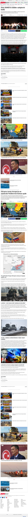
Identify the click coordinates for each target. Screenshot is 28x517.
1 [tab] (13, 479)
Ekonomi (19, 4)
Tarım (21, 4)
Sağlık (8, 510)
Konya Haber (4, 4)
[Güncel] (14, 131)
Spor (1, 503)
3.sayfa (1, 501)
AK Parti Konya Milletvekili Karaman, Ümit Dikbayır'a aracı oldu (14, 174)
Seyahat (8, 504)
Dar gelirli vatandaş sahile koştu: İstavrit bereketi (14, 477)
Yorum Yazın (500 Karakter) (4, 77)
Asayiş (11, 4)
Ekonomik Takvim (23, 503)
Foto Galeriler (16, 500)
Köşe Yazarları (16, 499)
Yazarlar (8, 501)
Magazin (8, 502)
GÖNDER (26, 83)
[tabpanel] (14, 168)
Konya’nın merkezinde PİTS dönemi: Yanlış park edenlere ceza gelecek (19, 111)
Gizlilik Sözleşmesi (23, 500)
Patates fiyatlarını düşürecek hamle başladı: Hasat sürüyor (19, 420)
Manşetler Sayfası (16, 501)
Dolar (18, 2)
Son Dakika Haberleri (23, 504)
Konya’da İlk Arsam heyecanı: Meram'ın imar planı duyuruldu (19, 97)
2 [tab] (14, 479)
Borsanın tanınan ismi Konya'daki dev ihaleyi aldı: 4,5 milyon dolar (19, 90)
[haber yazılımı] (24, 516)
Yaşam (13, 4)
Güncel (1, 4)
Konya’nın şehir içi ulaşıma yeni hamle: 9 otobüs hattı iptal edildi (19, 104)
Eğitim (8, 500)
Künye (22, 499)
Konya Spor (8, 4)
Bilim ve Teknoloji (9, 503)
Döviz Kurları (15, 503)
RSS (7, 514)
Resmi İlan (16, 4)
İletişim (22, 501)
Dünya (8, 499)
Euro (22, 2)
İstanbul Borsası (16, 502)
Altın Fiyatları (15, 504)
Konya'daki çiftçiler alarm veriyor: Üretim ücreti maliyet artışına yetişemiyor (13, 157)
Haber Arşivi (22, 502)
